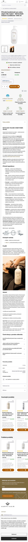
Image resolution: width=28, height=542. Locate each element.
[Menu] (26, 1)
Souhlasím (14, 538)
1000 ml (7, 242)
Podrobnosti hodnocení (18, 18)
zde (5, 528)
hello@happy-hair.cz (8, 514)
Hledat (25, 5)
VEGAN (13, 371)
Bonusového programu (7, 81)
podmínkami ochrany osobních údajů (19, 492)
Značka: (5, 22)
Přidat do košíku (13, 86)
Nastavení (14, 534)
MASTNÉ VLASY (18, 371)
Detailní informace (5, 69)
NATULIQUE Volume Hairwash (13, 156)
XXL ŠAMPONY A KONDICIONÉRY (12, 379)
